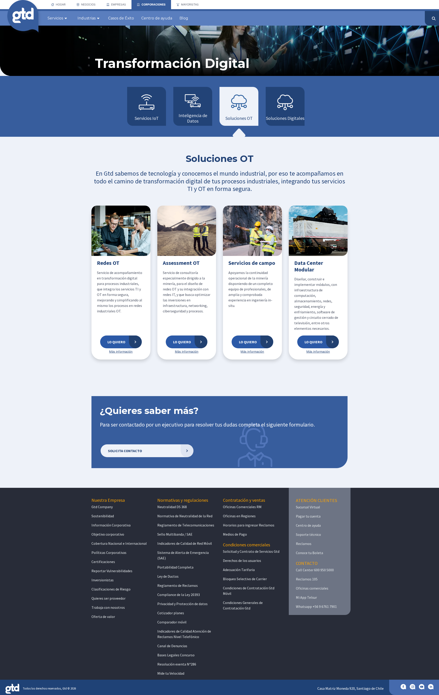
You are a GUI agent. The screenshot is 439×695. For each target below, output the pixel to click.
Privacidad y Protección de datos (182, 603)
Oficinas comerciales (312, 588)
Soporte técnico (308, 534)
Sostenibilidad (102, 516)
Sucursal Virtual (308, 507)
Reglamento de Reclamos (177, 585)
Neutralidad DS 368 (172, 506)
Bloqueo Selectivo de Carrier (245, 579)
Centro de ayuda (308, 525)
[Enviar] (434, 18)
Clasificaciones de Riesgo (111, 589)
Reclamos (303, 543)
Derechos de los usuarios (242, 560)
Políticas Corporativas (108, 552)
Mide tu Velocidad (170, 673)
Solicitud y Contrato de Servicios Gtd (251, 551)
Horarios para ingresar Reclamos (248, 525)
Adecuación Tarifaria (239, 569)
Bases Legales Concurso (176, 655)
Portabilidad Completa (175, 567)
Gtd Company (102, 506)
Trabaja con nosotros (108, 607)
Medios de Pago (235, 534)
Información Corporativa (111, 525)
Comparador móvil (172, 622)
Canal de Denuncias (172, 646)
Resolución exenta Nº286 (176, 664)
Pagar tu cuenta (308, 516)
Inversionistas (102, 580)
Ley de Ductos (168, 576)
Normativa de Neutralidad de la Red (184, 516)
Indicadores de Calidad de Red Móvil (184, 543)
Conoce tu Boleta (309, 552)
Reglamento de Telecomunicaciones (185, 525)
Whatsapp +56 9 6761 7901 (316, 606)
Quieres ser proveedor (108, 598)
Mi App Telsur (306, 597)
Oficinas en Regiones (239, 516)
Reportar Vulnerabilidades (111, 571)
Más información (121, 351)
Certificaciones (103, 561)
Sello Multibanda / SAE (175, 534)
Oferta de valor (103, 616)
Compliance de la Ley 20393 (178, 594)
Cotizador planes (170, 613)
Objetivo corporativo (107, 534)
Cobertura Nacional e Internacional (119, 543)
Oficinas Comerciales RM (242, 506)
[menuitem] (58, 4)
